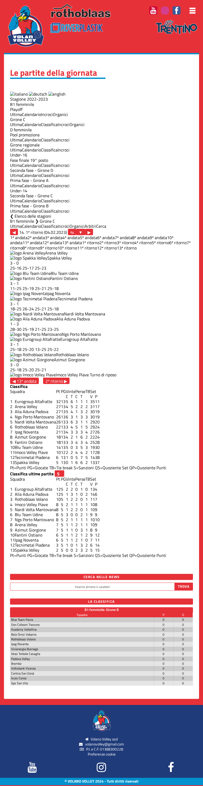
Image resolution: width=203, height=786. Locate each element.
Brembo (16, 663)
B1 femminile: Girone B (102, 609)
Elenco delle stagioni (33, 216)
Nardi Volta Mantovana (84, 314)
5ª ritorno (160, 242)
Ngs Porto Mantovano (81, 334)
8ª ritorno (31, 248)
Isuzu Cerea (18, 678)
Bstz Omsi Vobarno (23, 634)
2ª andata (36, 237)
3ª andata (53, 237)
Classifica (49, 124)
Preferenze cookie (102, 754)
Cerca (101, 226)
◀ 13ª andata (24, 381)
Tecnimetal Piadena (75, 299)
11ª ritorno (87, 248)
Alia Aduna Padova (73, 319)
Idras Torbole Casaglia (25, 653)
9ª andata (158, 237)
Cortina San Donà (22, 673)
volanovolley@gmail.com (104, 744)
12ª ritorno (107, 248)
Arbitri (90, 226)
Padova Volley (20, 658)
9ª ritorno (48, 248)
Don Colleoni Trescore (25, 624)
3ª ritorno (125, 242)
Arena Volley (56, 253)
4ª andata (71, 237)
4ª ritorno (143, 242)
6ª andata (106, 237)
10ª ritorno (67, 248)
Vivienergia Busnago (24, 648)
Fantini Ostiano (64, 278)
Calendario (31, 114)
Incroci (47, 114)
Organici (60, 114)
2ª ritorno (108, 242)
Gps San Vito (19, 683)
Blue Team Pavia (22, 619)
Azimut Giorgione (69, 359)
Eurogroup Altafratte (79, 339)
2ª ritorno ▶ (56, 381)
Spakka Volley (59, 258)
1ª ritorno (90, 242)
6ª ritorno (178, 242)
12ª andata (52, 242)
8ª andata (141, 237)
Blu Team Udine (65, 273)
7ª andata (123, 237)
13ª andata (72, 242)
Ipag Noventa (58, 293)
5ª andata (88, 237)
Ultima (16, 114)
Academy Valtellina (23, 629)
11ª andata (32, 242)
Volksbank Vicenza (23, 668)
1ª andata (18, 237)
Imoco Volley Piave (72, 375)
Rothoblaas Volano (72, 354)
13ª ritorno (127, 248)
